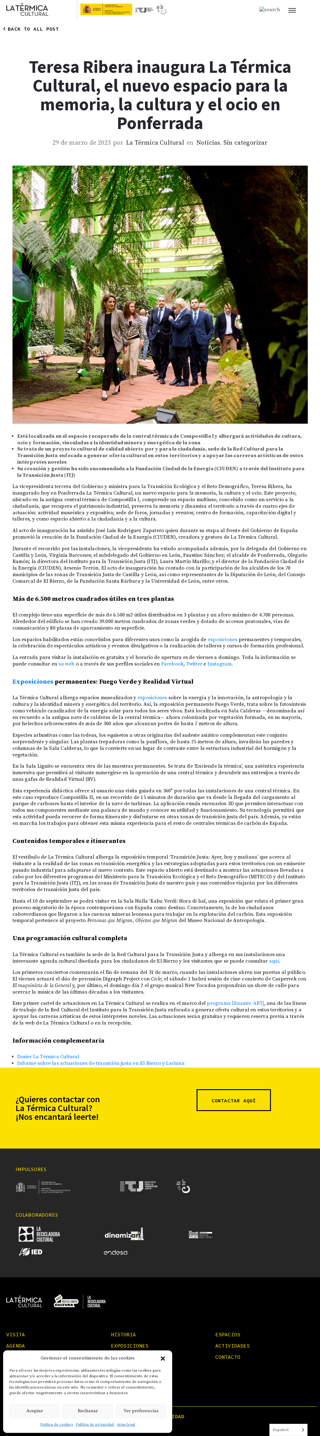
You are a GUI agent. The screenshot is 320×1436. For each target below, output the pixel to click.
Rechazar (88, 1411)
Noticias (208, 143)
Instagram (220, 664)
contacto (227, 1357)
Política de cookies (56, 1424)
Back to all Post (33, 29)
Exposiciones (32, 682)
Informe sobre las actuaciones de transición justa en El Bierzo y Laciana (101, 1063)
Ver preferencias (141, 1411)
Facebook (172, 664)
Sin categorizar (245, 143)
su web (66, 664)
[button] (163, 1358)
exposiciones (222, 639)
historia (123, 1334)
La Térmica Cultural (155, 143)
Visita (15, 1334)
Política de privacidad (95, 1424)
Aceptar (34, 1411)
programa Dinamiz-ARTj (235, 1003)
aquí (274, 961)
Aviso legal (126, 1424)
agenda (15, 1346)
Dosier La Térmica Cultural (48, 1057)
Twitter (194, 664)
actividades (232, 1346)
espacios (227, 1334)
